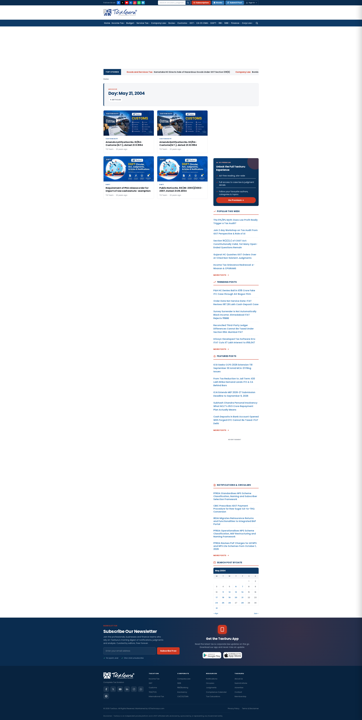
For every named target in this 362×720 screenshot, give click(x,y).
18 (223, 597)
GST (191, 23)
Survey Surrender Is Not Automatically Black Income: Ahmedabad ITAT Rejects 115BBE (234, 315)
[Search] (188, 3)
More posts (219, 275)
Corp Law (247, 23)
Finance (235, 23)
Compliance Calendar (216, 692)
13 (236, 592)
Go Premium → (236, 200)
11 (223, 592)
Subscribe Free (168, 650)
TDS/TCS (153, 692)
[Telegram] (143, 2)
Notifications (211, 678)
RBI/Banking (182, 687)
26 (229, 602)
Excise (171, 23)
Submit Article (241, 683)
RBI (220, 23)
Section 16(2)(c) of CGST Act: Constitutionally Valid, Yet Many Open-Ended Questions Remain (235, 244)
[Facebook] (118, 2)
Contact (238, 692)
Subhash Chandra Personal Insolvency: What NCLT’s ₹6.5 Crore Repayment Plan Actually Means (235, 406)
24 (216, 602)
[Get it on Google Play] (212, 655)
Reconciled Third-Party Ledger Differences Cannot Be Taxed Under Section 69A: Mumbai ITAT (233, 329)
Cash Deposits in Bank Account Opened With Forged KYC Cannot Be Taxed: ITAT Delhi (236, 420)
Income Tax (118, 23)
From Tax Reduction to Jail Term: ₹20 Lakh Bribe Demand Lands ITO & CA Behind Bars (234, 382)
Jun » (256, 613)
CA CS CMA (202, 23)
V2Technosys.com (156, 708)
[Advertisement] (181, 47)
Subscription (202, 2)
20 (236, 597)
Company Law (158, 23)
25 (223, 602)
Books (219, 2)
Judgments (211, 687)
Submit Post (236, 2)
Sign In (252, 2)
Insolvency (182, 692)
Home (107, 23)
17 (217, 597)
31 (217, 608)
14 (242, 592)
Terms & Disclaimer (250, 708)
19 (229, 597)
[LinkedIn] (130, 2)
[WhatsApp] (139, 2)
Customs (182, 23)
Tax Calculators (213, 696)
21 (242, 597)
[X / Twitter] (122, 2)
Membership (240, 696)
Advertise (239, 687)
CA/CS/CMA (182, 696)
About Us (239, 678)
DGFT (213, 23)
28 (242, 602)
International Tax (156, 696)
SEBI (226, 23)
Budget (130, 23)
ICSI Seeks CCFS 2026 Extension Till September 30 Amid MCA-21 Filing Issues (232, 368)
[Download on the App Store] (232, 655)
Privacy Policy (233, 708)
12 (229, 592)
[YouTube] (126, 2)
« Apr (216, 613)
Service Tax (142, 23)
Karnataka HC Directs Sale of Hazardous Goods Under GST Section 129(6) (156, 72)
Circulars (210, 683)
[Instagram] (135, 2)
